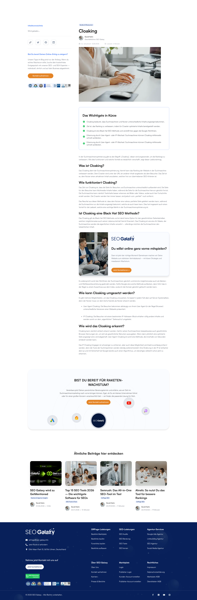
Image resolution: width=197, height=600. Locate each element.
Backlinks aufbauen (98, 548)
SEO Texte (123, 543)
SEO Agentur (152, 543)
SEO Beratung (124, 539)
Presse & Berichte (98, 581)
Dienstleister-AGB (154, 581)
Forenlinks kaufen (98, 543)
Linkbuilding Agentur (155, 539)
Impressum (151, 567)
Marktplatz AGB (153, 577)
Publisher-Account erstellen (130, 581)
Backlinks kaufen (97, 539)
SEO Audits (123, 534)
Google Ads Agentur (155, 534)
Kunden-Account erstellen (129, 577)
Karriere (94, 577)
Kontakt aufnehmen (41, 76)
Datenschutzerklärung (156, 572)
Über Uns (95, 567)
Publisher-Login (125, 572)
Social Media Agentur (155, 548)
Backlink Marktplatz (99, 534)
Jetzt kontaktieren (34, 567)
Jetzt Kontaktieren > (121, 270)
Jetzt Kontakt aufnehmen (98, 402)
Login (121, 567)
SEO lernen (123, 548)
